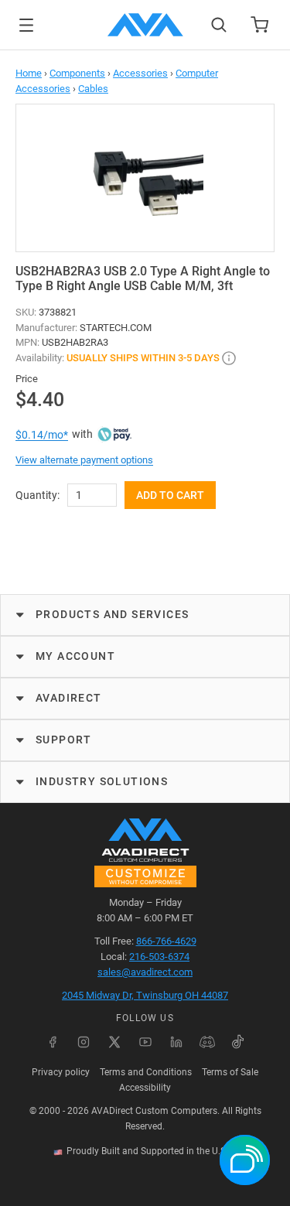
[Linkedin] (176, 1042)
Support (64, 739)
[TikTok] (238, 1042)
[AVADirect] (145, 24)
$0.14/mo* (41, 435)
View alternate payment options (84, 460)
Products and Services (112, 614)
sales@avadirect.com (145, 972)
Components (77, 73)
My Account (75, 656)
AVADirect (69, 698)
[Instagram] (83, 1042)
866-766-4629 (166, 941)
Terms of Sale (230, 1072)
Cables (93, 88)
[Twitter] (114, 1042)
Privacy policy (61, 1072)
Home (28, 73)
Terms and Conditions (146, 1072)
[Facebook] (52, 1042)
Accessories (140, 73)
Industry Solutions (102, 781)
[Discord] (207, 1042)
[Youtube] (145, 1042)
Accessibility (145, 1087)
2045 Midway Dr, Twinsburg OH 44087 (145, 995)
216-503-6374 (159, 956)
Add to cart (170, 495)
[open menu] (26, 25)
